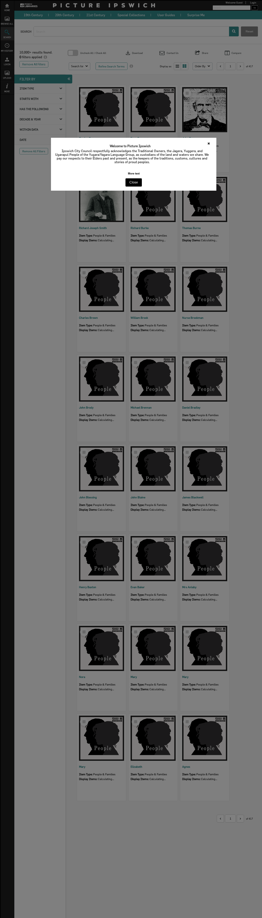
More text (134, 173)
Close (133, 182)
